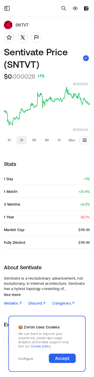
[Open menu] (7, 8)
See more (12, 295)
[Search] (63, 8)
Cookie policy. (41, 346)
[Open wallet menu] (86, 8)
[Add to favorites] (9, 37)
